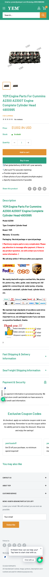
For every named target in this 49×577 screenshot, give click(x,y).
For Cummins (8, 116)
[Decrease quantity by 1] (14, 142)
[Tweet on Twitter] (39, 188)
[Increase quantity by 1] (28, 142)
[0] (44, 8)
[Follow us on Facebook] (4, 545)
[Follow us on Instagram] (9, 545)
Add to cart (24, 152)
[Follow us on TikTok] (24, 545)
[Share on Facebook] (29, 188)
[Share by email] (44, 188)
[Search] (43, 15)
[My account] (39, 8)
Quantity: (6, 142)
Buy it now (24, 160)
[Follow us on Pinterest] (14, 545)
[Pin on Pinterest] (34, 188)
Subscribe (11, 525)
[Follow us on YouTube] (19, 545)
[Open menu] (4, 8)
